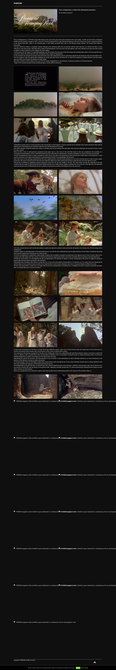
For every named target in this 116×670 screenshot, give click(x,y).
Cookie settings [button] (84, 667)
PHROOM (18, 3)
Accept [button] (78, 667)
